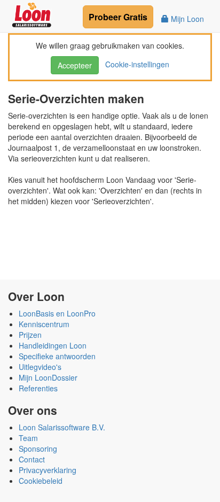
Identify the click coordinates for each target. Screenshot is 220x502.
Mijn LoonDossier (48, 377)
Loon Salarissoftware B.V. (62, 427)
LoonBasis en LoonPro (57, 313)
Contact (32, 459)
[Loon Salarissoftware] (32, 13)
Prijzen (30, 334)
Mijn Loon (186, 18)
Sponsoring (38, 448)
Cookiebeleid (40, 480)
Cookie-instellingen (135, 64)
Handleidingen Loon (53, 345)
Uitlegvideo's (40, 366)
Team (28, 438)
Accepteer (75, 65)
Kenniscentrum (44, 324)
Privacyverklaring (47, 470)
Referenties (38, 388)
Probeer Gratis (118, 17)
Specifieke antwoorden (57, 356)
